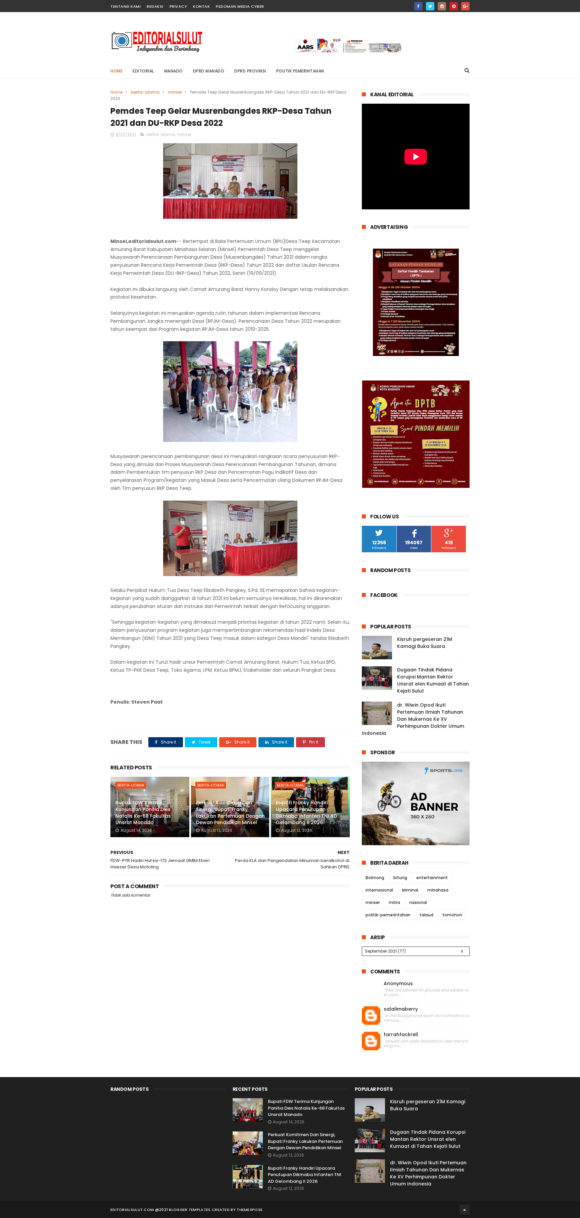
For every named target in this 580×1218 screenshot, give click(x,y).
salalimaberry (401, 1009)
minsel (175, 92)
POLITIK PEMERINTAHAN (300, 71)
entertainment (432, 877)
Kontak (201, 6)
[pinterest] (453, 6)
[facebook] (418, 6)
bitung (400, 877)
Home (116, 71)
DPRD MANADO (209, 71)
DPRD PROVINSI (250, 71)
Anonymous (398, 983)
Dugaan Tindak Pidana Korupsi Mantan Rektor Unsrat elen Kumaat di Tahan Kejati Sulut (433, 680)
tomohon (452, 915)
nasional (418, 902)
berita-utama (145, 92)
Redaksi (155, 6)
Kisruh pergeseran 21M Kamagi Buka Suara (424, 643)
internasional (379, 890)
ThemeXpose (249, 1209)
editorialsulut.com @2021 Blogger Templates (160, 1209)
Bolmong (375, 877)
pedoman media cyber (240, 6)
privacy (178, 6)
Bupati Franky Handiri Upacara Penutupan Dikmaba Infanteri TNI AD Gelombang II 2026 (306, 812)
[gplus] (465, 6)
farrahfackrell (401, 1034)
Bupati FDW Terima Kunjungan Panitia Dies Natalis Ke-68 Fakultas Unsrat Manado (143, 812)
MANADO (173, 71)
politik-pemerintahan (388, 915)
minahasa (437, 890)
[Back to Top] (465, 1210)
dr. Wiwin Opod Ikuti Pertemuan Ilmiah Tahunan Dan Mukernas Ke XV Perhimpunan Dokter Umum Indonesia (413, 719)
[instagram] (442, 6)
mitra (394, 902)
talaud (426, 915)
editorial (143, 71)
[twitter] (430, 6)
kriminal (410, 890)
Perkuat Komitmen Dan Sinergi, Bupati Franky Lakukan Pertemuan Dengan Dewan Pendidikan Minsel (230, 812)
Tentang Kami (125, 6)
